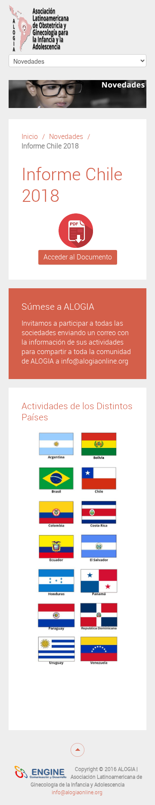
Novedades (66, 137)
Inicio (30, 137)
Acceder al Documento (77, 257)
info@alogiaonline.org (77, 793)
